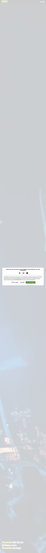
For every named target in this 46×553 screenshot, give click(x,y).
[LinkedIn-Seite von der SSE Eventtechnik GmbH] (26, 273)
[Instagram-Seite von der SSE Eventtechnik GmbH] (23, 273)
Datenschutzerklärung (18, 278)
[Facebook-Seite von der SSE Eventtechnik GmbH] (19, 273)
